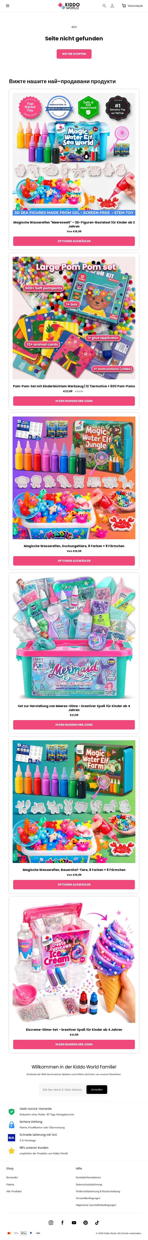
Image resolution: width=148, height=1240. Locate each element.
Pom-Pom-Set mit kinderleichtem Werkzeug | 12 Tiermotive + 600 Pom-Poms (74, 386)
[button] (8, 6)
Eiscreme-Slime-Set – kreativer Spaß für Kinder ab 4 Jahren (74, 1030)
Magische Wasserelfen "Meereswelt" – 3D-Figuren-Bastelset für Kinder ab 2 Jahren (74, 224)
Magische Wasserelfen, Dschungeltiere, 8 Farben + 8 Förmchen (74, 546)
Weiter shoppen (74, 54)
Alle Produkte (14, 1191)
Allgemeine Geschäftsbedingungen (96, 1205)
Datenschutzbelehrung (89, 1184)
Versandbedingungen (88, 1198)
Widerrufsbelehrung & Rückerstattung (98, 1191)
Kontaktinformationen (88, 1177)
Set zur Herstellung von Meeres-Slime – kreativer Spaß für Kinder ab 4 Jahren (74, 708)
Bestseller (12, 1177)
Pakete (10, 1184)
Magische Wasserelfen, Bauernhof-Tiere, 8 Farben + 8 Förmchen (74, 870)
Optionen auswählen (74, 241)
